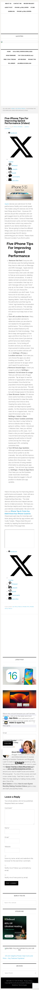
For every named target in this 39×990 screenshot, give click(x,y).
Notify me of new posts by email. (16, 877)
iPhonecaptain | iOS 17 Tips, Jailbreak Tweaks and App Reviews (19, 23)
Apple (7, 204)
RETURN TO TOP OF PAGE (14, 981)
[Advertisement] (19, 85)
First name (6, 726)
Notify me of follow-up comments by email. (18, 869)
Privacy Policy (28, 981)
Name (7, 828)
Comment (9, 808)
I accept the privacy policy (13, 740)
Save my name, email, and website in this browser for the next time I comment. (19, 860)
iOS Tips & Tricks (17, 606)
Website (7, 847)
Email (5, 733)
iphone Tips (25, 606)
